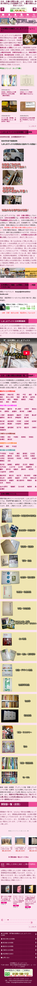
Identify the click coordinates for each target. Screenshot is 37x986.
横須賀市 (11, 415)
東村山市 (33, 477)
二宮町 (2, 415)
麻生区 (10, 439)
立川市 (20, 466)
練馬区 (17, 464)
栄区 (1, 401)
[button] (2, 9)
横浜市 (26, 427)
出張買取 (17, 45)
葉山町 (34, 415)
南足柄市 (11, 421)
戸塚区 (31, 399)
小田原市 (18, 423)
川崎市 (34, 427)
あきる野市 (4, 486)
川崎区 (2, 436)
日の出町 (21, 486)
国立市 (11, 475)
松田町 (34, 421)
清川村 (2, 421)
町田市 (31, 469)
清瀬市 (11, 480)
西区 (18, 394)
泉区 (7, 401)
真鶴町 (2, 427)
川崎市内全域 (16, 52)
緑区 (9, 399)
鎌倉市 (19, 415)
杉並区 (34, 458)
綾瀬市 (14, 411)
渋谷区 (19, 458)
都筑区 (23, 399)
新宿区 (25, 453)
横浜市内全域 (6, 52)
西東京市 (3, 480)
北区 (9, 460)
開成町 (10, 423)
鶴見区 (2, 394)
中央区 (14, 446)
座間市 (7, 411)
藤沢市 (10, 408)
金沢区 (32, 396)
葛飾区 (31, 464)
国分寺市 (3, 475)
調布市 (23, 469)
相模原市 (3, 429)
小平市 (25, 477)
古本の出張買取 (10, 217)
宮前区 (31, 436)
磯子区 (25, 396)
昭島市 (16, 469)
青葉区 (16, 399)
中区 (24, 394)
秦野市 (2, 417)
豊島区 (2, 460)
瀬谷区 (14, 401)
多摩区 (2, 439)
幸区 (9, 436)
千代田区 (3, 453)
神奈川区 (11, 394)
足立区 (25, 464)
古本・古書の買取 (23, 215)
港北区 (2, 399)
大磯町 (29, 411)
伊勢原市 (18, 417)
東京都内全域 (9, 54)
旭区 (18, 396)
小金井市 (3, 471)
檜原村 (29, 486)
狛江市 (19, 475)
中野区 (26, 458)
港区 (18, 453)
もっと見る (32, 125)
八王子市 (12, 466)
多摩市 (10, 477)
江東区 (17, 455)
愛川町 (26, 417)
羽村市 (8, 482)
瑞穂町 (13, 486)
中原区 (16, 436)
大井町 (26, 421)
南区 (30, 394)
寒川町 (22, 411)
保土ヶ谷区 (10, 396)
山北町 (2, 423)
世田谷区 (11, 458)
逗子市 (19, 427)
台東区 (2, 455)
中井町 (19, 421)
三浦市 (26, 415)
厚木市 (10, 417)
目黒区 (32, 455)
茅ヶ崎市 (18, 408)
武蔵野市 (29, 466)
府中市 (8, 469)
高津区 (23, 436)
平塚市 (2, 408)
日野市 (11, 471)
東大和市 (27, 475)
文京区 (32, 453)
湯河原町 (11, 427)
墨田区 (10, 455)
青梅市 (29, 480)
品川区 (25, 455)
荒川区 (2, 464)
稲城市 (17, 477)
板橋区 (10, 464)
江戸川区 (3, 466)
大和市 (26, 408)
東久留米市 (20, 480)
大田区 (2, 458)
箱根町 (26, 423)
